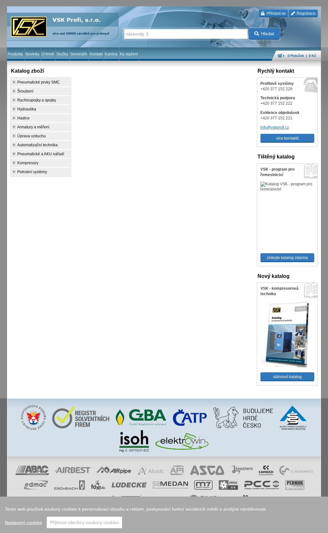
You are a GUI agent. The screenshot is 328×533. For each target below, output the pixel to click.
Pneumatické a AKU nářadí (40, 154)
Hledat (267, 33)
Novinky (32, 54)
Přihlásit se (276, 13)
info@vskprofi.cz (274, 127)
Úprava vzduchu (31, 136)
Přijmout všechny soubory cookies (84, 522)
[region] (164, 515)
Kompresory (27, 163)
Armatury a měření (33, 127)
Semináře (78, 54)
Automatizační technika (37, 145)
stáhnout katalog (287, 377)
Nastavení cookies (23, 522)
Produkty (15, 54)
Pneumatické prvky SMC (38, 82)
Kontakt (96, 54)
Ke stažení (129, 54)
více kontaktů (287, 138)
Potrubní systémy (32, 172)
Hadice (23, 118)
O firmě (48, 54)
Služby (62, 54)
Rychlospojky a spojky (36, 100)
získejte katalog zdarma (287, 257)
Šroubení (25, 91)
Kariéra (111, 54)
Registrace (306, 13)
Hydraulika (26, 109)
